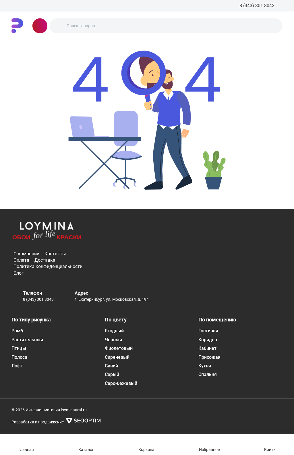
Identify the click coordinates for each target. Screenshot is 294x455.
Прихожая (209, 357)
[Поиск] (58, 25)
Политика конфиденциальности (47, 266)
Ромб (17, 330)
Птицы (18, 348)
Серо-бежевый (121, 383)
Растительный (27, 339)
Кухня (204, 366)
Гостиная (208, 330)
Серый (112, 374)
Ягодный (114, 330)
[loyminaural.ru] (17, 25)
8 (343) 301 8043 (38, 299)
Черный (113, 339)
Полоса (19, 357)
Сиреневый (117, 357)
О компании (26, 254)
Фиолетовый (119, 348)
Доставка (44, 260)
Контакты (55, 254)
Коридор (207, 339)
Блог (18, 273)
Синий (111, 366)
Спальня (207, 374)
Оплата (21, 260)
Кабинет (207, 348)
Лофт (17, 366)
